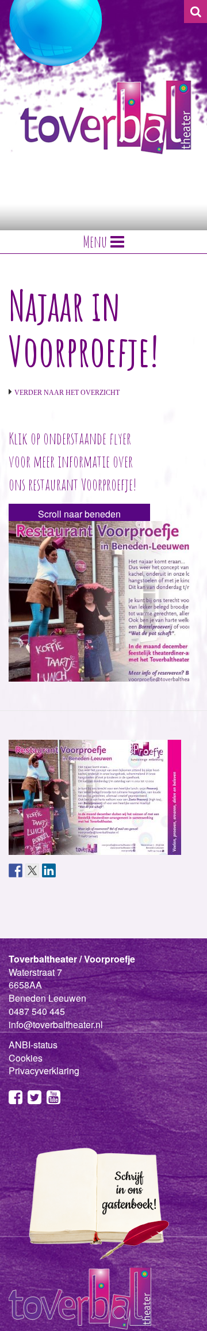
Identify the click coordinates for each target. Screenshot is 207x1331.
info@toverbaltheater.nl (56, 1024)
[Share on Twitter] (32, 870)
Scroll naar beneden (79, 513)
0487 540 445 (37, 1011)
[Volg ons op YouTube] (53, 1099)
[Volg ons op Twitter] (34, 1099)
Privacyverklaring (44, 1070)
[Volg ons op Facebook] (15, 1099)
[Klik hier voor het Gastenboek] (95, 1203)
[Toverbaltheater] (105, 117)
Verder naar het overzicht (67, 392)
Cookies (26, 1057)
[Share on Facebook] (15, 870)
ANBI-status (33, 1044)
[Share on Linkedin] (49, 870)
